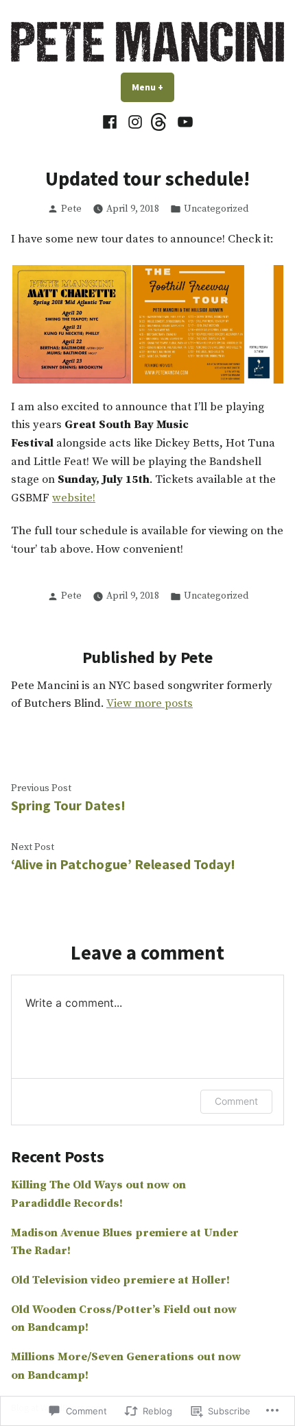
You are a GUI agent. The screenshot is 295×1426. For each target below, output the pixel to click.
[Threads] (160, 122)
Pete (71, 209)
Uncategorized (216, 209)
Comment (236, 1101)
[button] (71, 324)
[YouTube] (183, 122)
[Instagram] (135, 122)
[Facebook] (111, 122)
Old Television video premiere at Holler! (120, 1280)
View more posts (149, 704)
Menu (153, 87)
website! (73, 498)
